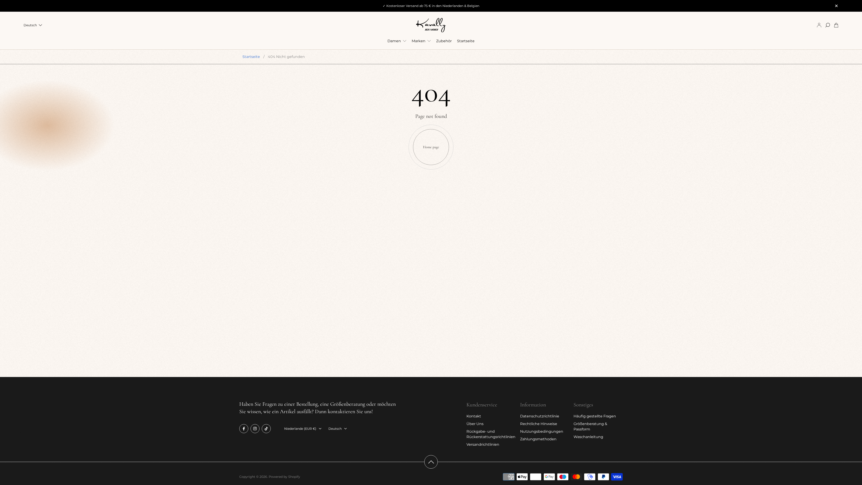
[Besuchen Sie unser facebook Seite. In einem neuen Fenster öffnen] (243, 428)
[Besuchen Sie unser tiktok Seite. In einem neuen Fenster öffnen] (266, 428)
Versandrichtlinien (482, 444)
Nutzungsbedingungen (541, 431)
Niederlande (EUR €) (300, 429)
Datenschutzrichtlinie (539, 416)
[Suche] (828, 25)
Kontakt (473, 416)
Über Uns (475, 424)
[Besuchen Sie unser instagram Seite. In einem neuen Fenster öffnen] (255, 428)
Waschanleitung (588, 437)
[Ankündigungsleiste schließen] (836, 6)
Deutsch (30, 25)
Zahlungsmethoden (538, 439)
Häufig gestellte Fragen (595, 416)
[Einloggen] (819, 25)
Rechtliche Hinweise (538, 424)
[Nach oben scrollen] (431, 462)
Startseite (251, 57)
